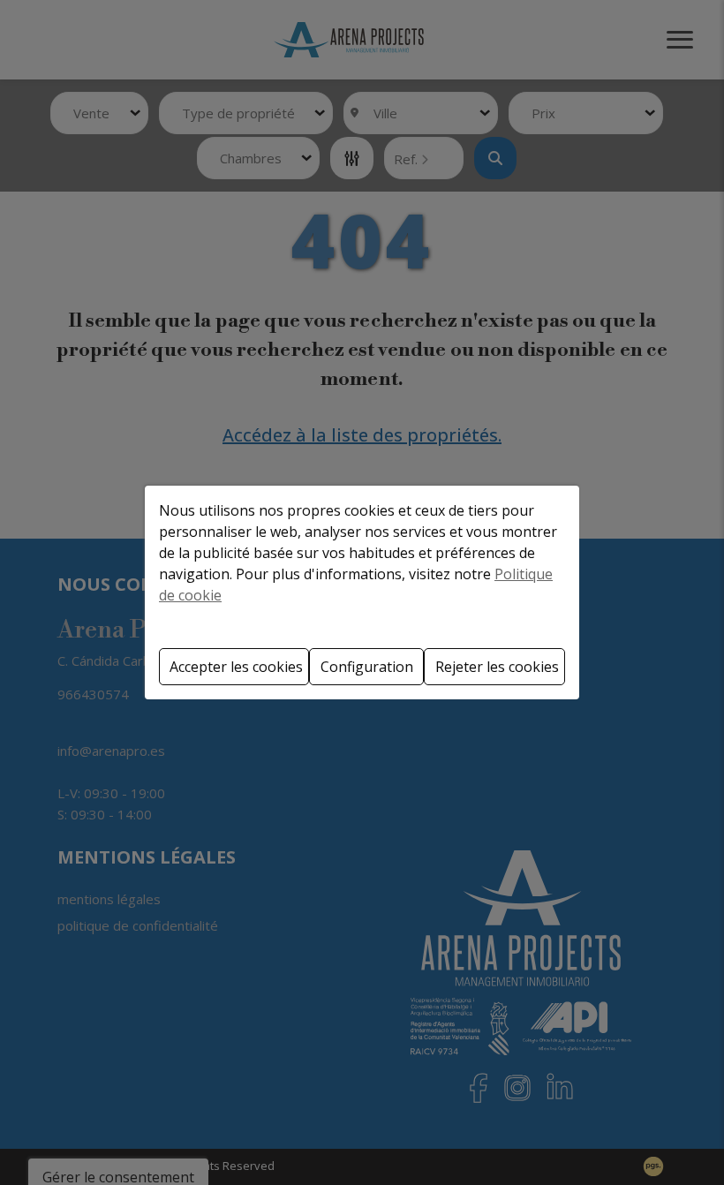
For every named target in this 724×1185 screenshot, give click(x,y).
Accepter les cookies (236, 666)
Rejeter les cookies (497, 666)
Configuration (367, 666)
